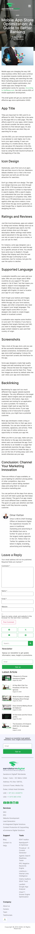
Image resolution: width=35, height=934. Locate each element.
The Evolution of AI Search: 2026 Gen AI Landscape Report (22, 726)
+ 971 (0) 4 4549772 (14, 793)
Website (4, 606)
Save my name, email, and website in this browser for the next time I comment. (17, 617)
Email (4, 598)
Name (4, 591)
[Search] (30, 643)
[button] (9, 629)
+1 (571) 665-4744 (14, 797)
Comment (6, 566)
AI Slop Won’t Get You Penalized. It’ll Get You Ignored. (20, 687)
